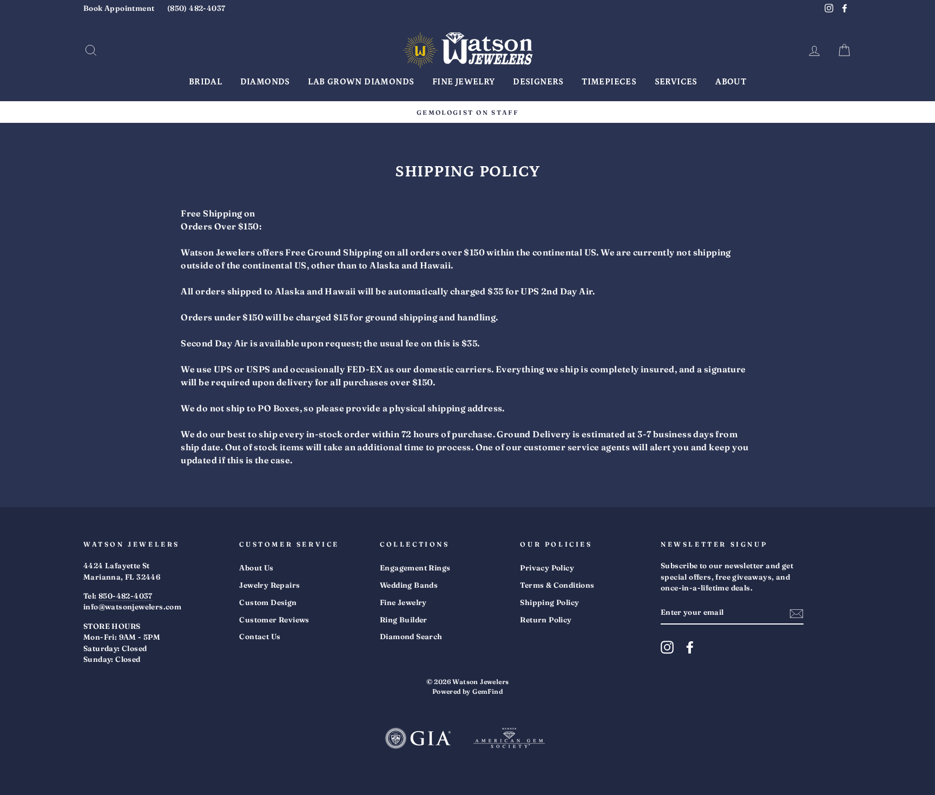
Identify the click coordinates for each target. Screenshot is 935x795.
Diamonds (265, 82)
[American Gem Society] (509, 739)
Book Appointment (118, 8)
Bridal (205, 82)
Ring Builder (403, 619)
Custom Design (268, 602)
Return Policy (545, 619)
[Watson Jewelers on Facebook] (689, 647)
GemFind (487, 691)
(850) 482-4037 (196, 8)
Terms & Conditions (557, 585)
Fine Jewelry (463, 82)
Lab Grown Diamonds (361, 82)
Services (676, 82)
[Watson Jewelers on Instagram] (667, 647)
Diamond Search (411, 636)
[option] (467, 112)
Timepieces (609, 82)
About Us (256, 567)
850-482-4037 (125, 596)
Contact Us (259, 636)
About (730, 82)
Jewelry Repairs (269, 585)
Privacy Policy (547, 567)
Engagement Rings (415, 567)
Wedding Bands (409, 585)
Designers (538, 82)
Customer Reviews (274, 619)
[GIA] (417, 739)
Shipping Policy (549, 602)
